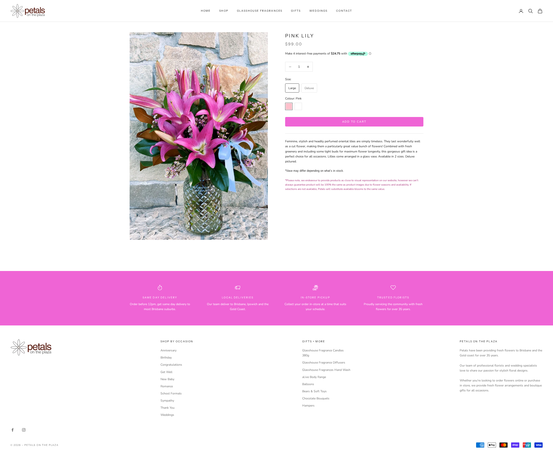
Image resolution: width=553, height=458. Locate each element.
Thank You (167, 408)
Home (206, 10)
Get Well (166, 372)
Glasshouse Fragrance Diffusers (323, 362)
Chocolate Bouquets (315, 398)
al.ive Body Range (314, 377)
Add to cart (354, 122)
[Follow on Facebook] (12, 430)
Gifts (296, 10)
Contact (344, 10)
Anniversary (168, 350)
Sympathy (167, 401)
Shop (223, 10)
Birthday (166, 358)
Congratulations (171, 365)
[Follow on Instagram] (24, 430)
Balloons (308, 384)
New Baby (167, 379)
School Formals (171, 393)
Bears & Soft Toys (314, 391)
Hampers (308, 406)
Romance (166, 386)
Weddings (318, 10)
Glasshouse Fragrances (259, 10)
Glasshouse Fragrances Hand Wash (326, 370)
